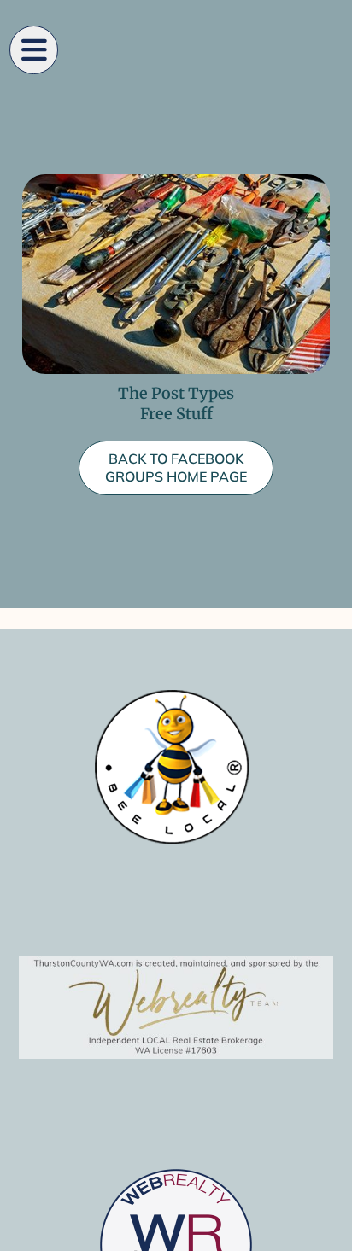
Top (333, 1227)
